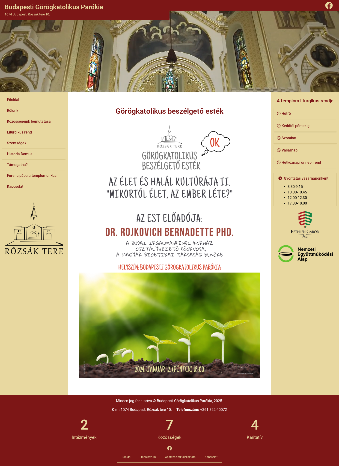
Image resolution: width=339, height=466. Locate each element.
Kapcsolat (15, 186)
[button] (305, 113)
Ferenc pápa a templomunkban (33, 175)
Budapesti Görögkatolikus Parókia (54, 7)
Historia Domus (19, 154)
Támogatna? (17, 165)
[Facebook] (329, 5)
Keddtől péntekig (295, 126)
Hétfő (286, 113)
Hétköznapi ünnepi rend (301, 162)
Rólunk (12, 110)
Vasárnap (289, 150)
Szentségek (16, 143)
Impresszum (148, 457)
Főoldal (13, 100)
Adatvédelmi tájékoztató (180, 457)
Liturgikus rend (19, 132)
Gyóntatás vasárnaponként (306, 178)
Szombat (289, 138)
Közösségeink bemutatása (29, 121)
